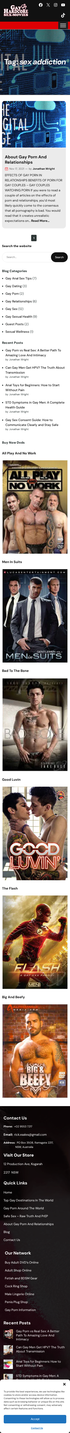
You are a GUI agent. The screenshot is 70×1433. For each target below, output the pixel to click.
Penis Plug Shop (16, 1302)
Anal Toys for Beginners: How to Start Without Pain (38, 1363)
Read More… (40, 221)
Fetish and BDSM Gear (21, 1278)
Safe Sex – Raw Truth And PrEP (26, 1216)
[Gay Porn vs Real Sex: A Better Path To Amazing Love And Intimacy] (8, 1334)
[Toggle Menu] (63, 25)
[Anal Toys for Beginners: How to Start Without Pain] (8, 1365)
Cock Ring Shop (16, 1286)
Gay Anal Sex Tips (18, 278)
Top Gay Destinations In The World (28, 1200)
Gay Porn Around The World (24, 1208)
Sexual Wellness (17, 332)
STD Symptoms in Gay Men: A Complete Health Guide (37, 1378)
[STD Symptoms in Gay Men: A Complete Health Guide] (8, 1379)
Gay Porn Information (20, 1310)
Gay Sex (11, 309)
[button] (64, 1384)
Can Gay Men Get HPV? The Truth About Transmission (40, 1349)
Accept (35, 1419)
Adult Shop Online (18, 1270)
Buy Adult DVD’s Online (22, 1262)
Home (8, 1192)
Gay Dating (13, 286)
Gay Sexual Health (18, 316)
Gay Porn (12, 293)
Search (59, 257)
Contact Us (37, 1428)
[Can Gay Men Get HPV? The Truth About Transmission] (8, 1350)
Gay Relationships (18, 301)
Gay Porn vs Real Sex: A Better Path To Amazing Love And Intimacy (37, 1335)
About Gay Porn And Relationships (26, 159)
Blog (7, 1232)
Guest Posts (14, 324)
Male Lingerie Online (19, 1294)
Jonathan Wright (44, 168)
